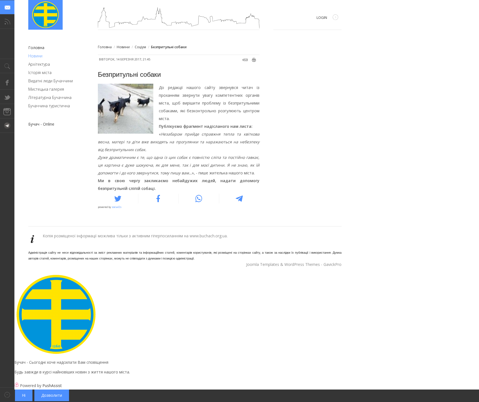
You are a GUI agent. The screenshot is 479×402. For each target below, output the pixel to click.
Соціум (140, 47)
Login (322, 17)
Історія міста (40, 72)
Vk (7, 125)
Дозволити (51, 395)
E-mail (245, 60)
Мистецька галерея (46, 89)
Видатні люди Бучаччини (50, 80)
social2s (116, 207)
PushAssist (52, 385)
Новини (123, 47)
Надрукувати (254, 60)
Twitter (7, 97)
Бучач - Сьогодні (45, 15)
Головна (105, 47)
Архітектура (39, 64)
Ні (24, 395)
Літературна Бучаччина (50, 97)
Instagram (7, 111)
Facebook (7, 82)
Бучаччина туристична (49, 105)
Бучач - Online (41, 124)
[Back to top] (7, 394)
